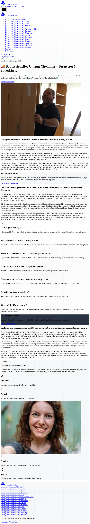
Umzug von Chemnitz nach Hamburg (18, 23)
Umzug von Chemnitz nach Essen (17, 39)
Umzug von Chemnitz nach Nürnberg (18, 45)
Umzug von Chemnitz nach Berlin (17, 21)
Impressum (9, 49)
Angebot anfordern (18, 6)
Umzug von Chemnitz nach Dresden (18, 47)
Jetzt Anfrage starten (8, 324)
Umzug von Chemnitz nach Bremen (17, 41)
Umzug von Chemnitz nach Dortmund (18, 37)
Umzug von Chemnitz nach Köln (16, 27)
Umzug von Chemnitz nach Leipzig (17, 35)
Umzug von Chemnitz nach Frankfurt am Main (21, 29)
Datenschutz (9, 51)
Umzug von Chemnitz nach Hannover (18, 43)
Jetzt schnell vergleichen (9, 183)
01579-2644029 (6, 6)
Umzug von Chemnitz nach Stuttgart (18, 31)
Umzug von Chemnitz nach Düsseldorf (18, 33)
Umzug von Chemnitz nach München (18, 25)
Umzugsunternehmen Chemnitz (16, 19)
